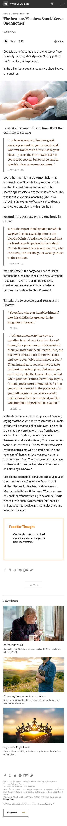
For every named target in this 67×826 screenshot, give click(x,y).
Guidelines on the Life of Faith (16, 14)
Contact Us (12, 813)
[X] (10, 570)
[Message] (25, 570)
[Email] (15, 570)
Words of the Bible (19, 3)
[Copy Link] (31, 570)
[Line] (20, 570)
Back (35, 584)
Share (60, 41)
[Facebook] (5, 570)
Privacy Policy (8, 799)
